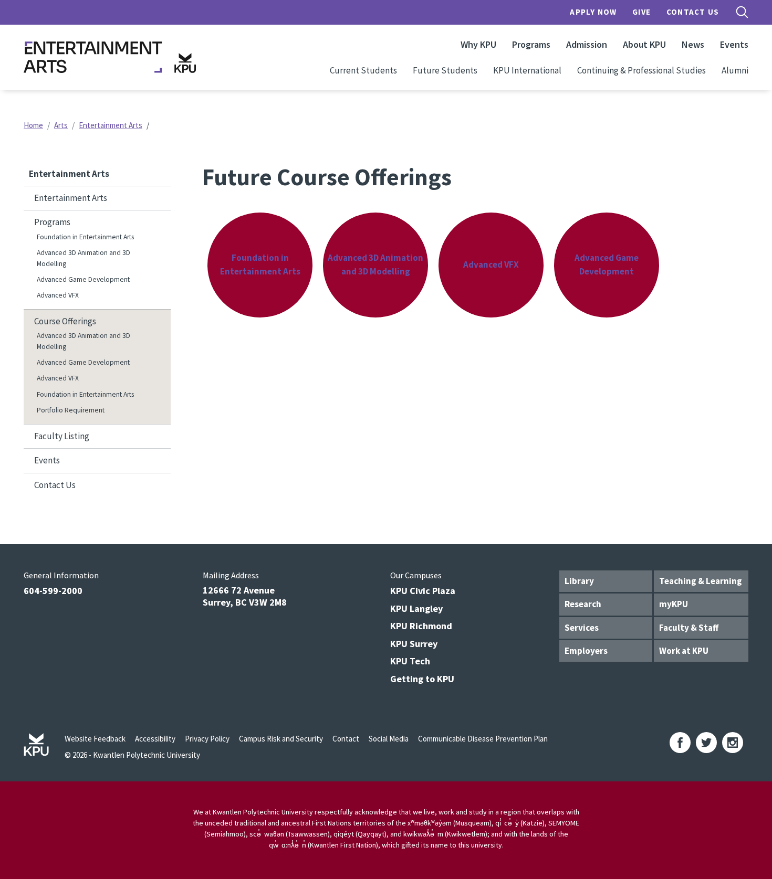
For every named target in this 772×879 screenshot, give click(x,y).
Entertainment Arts (110, 125)
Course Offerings (65, 321)
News (693, 44)
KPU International (527, 70)
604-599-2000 (53, 591)
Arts (61, 125)
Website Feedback (95, 739)
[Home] (110, 57)
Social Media (389, 739)
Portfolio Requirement (71, 410)
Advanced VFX (58, 295)
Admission (586, 44)
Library (579, 581)
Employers (586, 650)
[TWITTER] (706, 742)
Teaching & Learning (700, 581)
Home (33, 125)
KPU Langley (416, 608)
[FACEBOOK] (680, 742)
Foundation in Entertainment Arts (85, 236)
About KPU (644, 44)
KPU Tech (410, 661)
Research (583, 604)
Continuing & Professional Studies (641, 70)
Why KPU (478, 44)
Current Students (363, 70)
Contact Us (692, 12)
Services (582, 627)
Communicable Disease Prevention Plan (483, 739)
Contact (345, 739)
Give (641, 12)
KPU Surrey (413, 644)
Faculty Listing (61, 436)
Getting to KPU (422, 679)
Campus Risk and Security (281, 739)
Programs (531, 44)
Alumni (735, 70)
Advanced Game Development (83, 279)
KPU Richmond (421, 626)
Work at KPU (683, 650)
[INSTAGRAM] (732, 742)
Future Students (445, 70)
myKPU (673, 604)
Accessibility (155, 739)
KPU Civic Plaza (422, 591)
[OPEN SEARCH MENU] (742, 12)
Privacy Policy (207, 739)
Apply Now (593, 12)
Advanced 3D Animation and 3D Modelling (83, 258)
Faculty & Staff (688, 627)
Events (734, 44)
